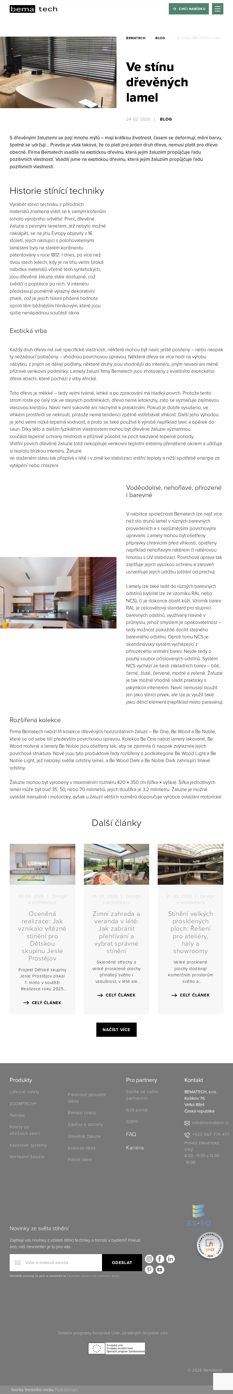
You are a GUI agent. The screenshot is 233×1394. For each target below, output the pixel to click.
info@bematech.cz (210, 1122)
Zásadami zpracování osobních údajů (93, 1276)
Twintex (17, 1115)
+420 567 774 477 (211, 1134)
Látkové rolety (24, 1091)
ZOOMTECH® (23, 1103)
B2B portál (137, 1110)
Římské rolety (82, 1112)
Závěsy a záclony (85, 1124)
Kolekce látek (82, 1148)
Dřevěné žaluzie (84, 1136)
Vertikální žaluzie (27, 1156)
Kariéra (135, 1148)
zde (164, 1333)
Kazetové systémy (28, 1145)
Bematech (136, 38)
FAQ (131, 1134)
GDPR (132, 1121)
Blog (160, 38)
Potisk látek (80, 1159)
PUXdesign (66, 1389)
